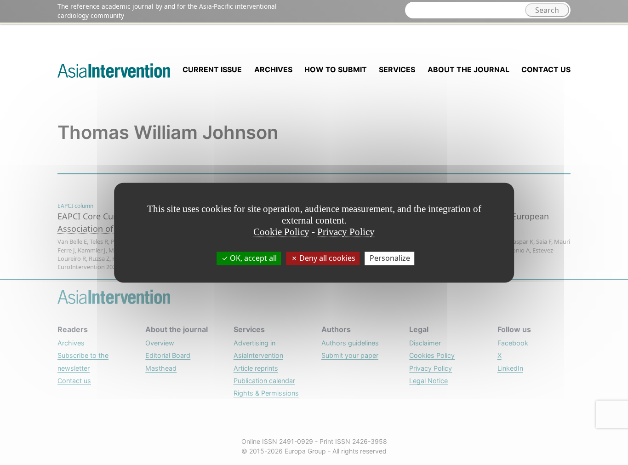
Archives (273, 69)
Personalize (390, 258)
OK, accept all (252, 258)
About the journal (468, 69)
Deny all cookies (326, 258)
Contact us (546, 69)
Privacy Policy (346, 231)
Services (397, 69)
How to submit (335, 69)
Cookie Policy (281, 231)
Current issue (212, 69)
